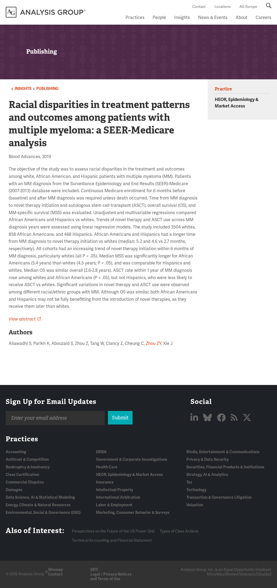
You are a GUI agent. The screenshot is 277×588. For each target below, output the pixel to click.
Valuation (194, 505)
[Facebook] (222, 418)
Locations (222, 7)
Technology (196, 490)
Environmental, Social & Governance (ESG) (43, 512)
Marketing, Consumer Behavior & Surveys (132, 512)
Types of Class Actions (179, 531)
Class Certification (22, 474)
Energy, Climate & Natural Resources (38, 505)
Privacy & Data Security (207, 459)
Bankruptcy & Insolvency (28, 467)
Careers (263, 17)
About (242, 17)
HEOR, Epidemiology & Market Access (129, 474)
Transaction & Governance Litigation (219, 497)
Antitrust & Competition (27, 459)
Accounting (16, 452)
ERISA (101, 452)
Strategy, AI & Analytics (207, 474)
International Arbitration (118, 497)
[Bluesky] (208, 418)
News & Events (212, 17)
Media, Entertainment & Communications (222, 452)
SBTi (94, 569)
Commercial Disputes (25, 482)
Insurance (105, 482)
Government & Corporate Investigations (131, 459)
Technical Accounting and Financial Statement (112, 540)
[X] (247, 418)
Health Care (106, 467)
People (159, 17)
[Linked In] (195, 418)
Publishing (47, 88)
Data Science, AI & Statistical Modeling (40, 497)
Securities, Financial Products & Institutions (225, 467)
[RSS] (235, 418)
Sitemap (55, 569)
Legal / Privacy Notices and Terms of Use (110, 576)
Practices (135, 17)
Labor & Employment (114, 505)
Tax (189, 482)
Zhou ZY (153, 343)
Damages (14, 490)
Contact (199, 7)
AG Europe (248, 7)
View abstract (22, 319)
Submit (120, 418)
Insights (182, 17)
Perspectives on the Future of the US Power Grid (113, 531)
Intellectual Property (114, 490)
